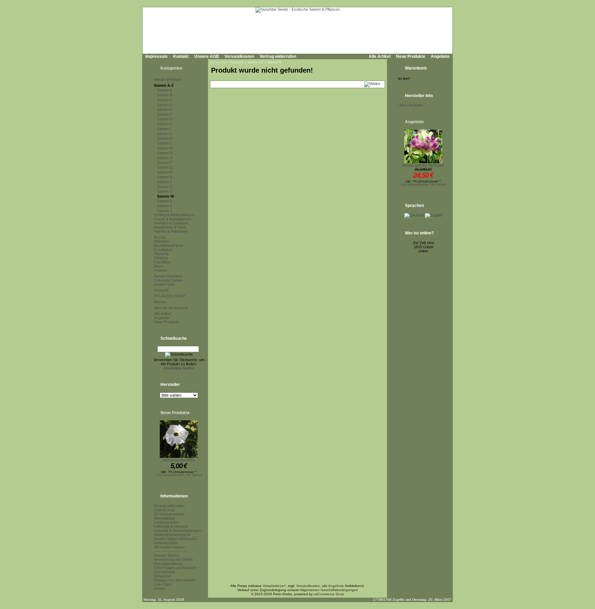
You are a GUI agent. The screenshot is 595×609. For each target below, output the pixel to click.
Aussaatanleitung (168, 563)
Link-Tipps (162, 584)
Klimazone (162, 576)
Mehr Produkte (411, 105)
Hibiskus (161, 258)
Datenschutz (164, 510)
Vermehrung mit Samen (173, 559)
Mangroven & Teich (170, 227)
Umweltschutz (166, 543)
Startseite (237, 62)
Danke (159, 588)
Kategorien (171, 68)
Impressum (156, 56)
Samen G (165, 119)
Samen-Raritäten (168, 276)
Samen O (165, 158)
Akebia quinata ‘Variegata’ (423, 165)
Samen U (165, 187)
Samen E (164, 109)
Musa (158, 266)
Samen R (165, 172)
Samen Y (164, 206)
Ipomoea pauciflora (179, 460)
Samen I (164, 129)
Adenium (161, 241)
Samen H (165, 124)
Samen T (164, 182)
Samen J (164, 134)
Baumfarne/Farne (168, 245)
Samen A (164, 90)
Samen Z (164, 211)
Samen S (164, 177)
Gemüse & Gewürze (171, 223)
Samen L (164, 143)
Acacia (159, 237)
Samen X (164, 201)
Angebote (440, 56)
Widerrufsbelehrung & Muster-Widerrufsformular (175, 537)
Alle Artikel (379, 56)
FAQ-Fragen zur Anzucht (175, 568)
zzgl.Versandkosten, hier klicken (179, 475)
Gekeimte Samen (168, 280)
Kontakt (181, 56)
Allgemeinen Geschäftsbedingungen (329, 590)
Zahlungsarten (166, 522)
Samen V (164, 191)
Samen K (164, 138)
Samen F (164, 114)
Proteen (160, 270)
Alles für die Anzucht (171, 308)
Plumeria (161, 254)
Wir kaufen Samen (169, 547)
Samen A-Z (164, 85)
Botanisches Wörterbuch (174, 580)
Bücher (160, 302)
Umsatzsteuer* (274, 586)
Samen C (165, 100)
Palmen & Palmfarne (171, 231)
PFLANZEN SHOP (169, 296)
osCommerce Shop (329, 594)
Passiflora (162, 262)
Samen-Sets (164, 284)
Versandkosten (239, 56)
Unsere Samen (166, 555)
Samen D (165, 105)
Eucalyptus (163, 250)
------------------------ (170, 551)
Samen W (165, 196)
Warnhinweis (164, 572)
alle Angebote (333, 586)
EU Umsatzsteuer (169, 514)
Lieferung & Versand (171, 526)
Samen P (164, 162)
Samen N (165, 153)
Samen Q (165, 167)
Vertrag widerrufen (278, 56)
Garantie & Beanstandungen (177, 530)
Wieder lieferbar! (167, 79)
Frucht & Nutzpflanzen (172, 219)
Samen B (164, 95)
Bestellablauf (164, 518)
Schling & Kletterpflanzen (174, 215)
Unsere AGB (206, 56)
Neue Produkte (410, 56)
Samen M (165, 148)
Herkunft (161, 290)
